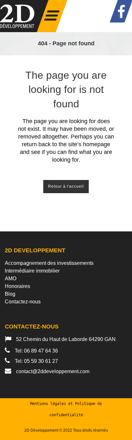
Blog (10, 294)
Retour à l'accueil (66, 186)
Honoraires (17, 286)
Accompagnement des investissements (49, 263)
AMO (10, 278)
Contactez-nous (23, 301)
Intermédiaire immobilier (32, 271)
